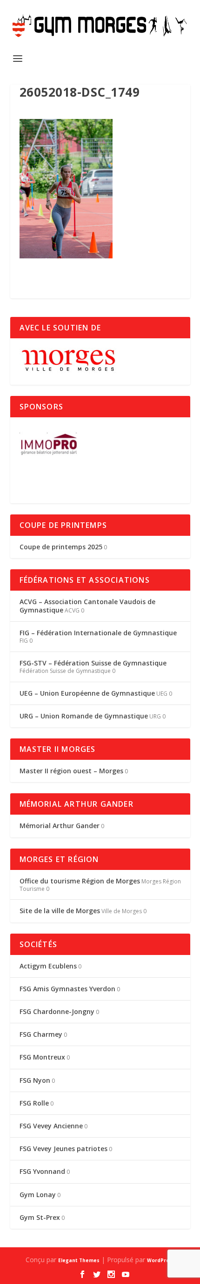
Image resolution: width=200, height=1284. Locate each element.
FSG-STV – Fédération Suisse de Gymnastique (93, 662)
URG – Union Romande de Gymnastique (84, 715)
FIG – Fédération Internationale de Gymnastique (98, 632)
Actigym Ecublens (48, 965)
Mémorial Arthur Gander (60, 825)
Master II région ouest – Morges (71, 770)
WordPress (161, 1260)
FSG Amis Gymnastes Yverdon (67, 988)
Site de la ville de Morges (60, 910)
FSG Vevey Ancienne (51, 1125)
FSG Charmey (41, 1034)
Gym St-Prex (40, 1217)
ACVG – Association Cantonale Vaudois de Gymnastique (87, 605)
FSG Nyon (35, 1080)
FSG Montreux (42, 1057)
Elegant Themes (79, 1260)
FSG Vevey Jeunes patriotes (63, 1148)
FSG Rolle (34, 1103)
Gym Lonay (38, 1194)
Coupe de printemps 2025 (61, 546)
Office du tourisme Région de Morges (80, 880)
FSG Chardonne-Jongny (57, 1011)
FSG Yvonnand (42, 1171)
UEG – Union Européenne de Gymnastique (87, 693)
